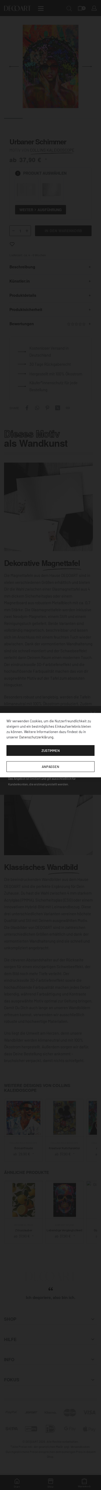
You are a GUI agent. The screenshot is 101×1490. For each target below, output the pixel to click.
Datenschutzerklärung (36, 737)
